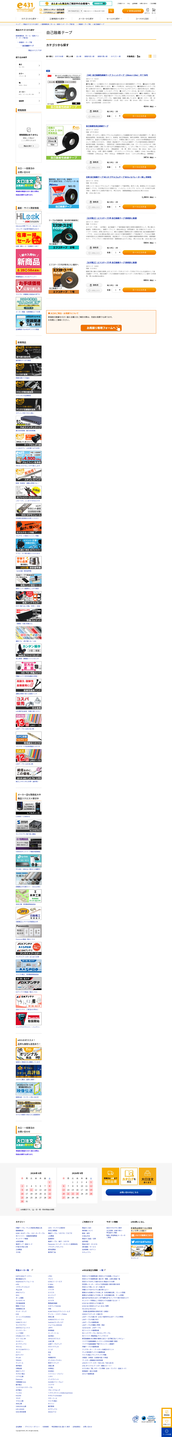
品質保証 (85, 1241)
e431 (17, 1284)
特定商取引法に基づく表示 (61, 1427)
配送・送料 (86, 1233)
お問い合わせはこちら (129, 1192)
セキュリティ (86, 1252)
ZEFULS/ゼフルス (54, 1338)
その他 (18, 1252)
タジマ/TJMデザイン (23, 1349)
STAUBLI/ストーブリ (23, 1336)
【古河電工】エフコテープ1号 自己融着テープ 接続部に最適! (111, 262)
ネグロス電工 (20, 1374)
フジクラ (51, 1385)
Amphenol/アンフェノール (25, 1281)
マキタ (18, 1398)
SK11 (17, 1295)
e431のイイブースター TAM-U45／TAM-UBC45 (97, 1363)
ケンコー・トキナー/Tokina (57, 1314)
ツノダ (50, 1349)
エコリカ (51, 1292)
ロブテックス (52, 1409)
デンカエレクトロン (55, 1360)
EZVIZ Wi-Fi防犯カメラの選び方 (93, 1303)
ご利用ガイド (121, 3)
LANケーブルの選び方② (90, 1319)
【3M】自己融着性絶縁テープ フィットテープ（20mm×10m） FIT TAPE (117, 75)
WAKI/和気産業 (21, 1412)
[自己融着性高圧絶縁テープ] (63, 142)
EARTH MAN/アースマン (24, 1276)
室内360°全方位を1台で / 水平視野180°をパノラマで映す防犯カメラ (105, 1298)
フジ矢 (50, 1387)
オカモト (51, 1298)
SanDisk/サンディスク (55, 1322)
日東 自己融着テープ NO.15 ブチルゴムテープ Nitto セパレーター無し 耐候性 (118, 177)
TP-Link (18, 1357)
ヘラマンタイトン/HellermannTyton (60, 1393)
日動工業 (51, 1366)
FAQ (128, 3)
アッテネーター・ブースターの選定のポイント (98, 1349)
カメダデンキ (20, 1300)
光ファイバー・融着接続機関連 (26, 1236)
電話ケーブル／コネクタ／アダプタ (60, 1233)
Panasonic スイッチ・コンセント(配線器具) (63, 1244)
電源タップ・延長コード (24, 1244)
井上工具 (19, 1289)
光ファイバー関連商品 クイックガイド (95, 1336)
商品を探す (28, 146)
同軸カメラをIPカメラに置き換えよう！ (95, 1289)
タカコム (19, 1346)
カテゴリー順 (116, 56)
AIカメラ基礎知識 (88, 1374)
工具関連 (19, 1249)
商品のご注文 (86, 1228)
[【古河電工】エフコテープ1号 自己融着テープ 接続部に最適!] (63, 278)
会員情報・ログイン (89, 1249)
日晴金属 (19, 1368)
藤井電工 (19, 1385)
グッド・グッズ (21, 1311)
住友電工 (51, 1336)
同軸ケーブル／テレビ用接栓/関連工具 (29, 1228)
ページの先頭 (167, 1434)
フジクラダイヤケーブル (24, 1387)
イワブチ (51, 1289)
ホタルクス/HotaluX (55, 1395)
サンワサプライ (21, 1325)
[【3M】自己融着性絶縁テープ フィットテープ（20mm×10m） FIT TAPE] (63, 91)
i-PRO (50, 1276)
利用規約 (46, 1427)
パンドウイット (53, 1379)
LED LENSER (20, 1409)
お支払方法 (86, 1236)
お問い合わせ (143, 3)
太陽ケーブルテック (55, 1344)
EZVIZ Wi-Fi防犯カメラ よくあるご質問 (95, 1306)
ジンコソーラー (21, 1330)
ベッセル (19, 1393)
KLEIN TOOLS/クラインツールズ (59, 1311)
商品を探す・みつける (89, 1244)
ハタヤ (50, 1376)
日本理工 (51, 1371)
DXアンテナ (20, 1355)
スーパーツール (53, 1333)
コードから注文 (142, 18)
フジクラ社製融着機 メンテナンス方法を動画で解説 (99, 1341)
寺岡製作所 (52, 1357)
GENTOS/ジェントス (23, 1328)
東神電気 (19, 1366)
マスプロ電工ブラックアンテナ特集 (94, 1355)
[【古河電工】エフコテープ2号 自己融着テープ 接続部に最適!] (63, 234)
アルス (50, 1279)
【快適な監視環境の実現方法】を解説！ (96, 1311)
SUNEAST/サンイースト (56, 1319)
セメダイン (19, 1341)
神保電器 (51, 1330)
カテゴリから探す (28, 18)
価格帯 (21, 101)
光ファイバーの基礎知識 (90, 1330)
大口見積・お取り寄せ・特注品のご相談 (114, 1231)
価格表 (95, 111)
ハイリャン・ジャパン (55, 1374)
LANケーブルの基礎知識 (90, 1322)
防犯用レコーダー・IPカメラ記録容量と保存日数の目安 (101, 1284)
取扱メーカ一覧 (23, 1270)
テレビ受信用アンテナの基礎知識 (93, 1352)
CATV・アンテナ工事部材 (56, 1228)
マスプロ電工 (52, 1401)
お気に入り (95, 116)
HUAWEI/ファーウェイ (55, 1382)
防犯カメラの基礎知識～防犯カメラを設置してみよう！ (101, 1276)
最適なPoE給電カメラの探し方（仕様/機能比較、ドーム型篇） (103, 1295)
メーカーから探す (86, 18)
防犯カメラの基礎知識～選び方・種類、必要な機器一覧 (101, 1279)
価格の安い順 (89, 56)
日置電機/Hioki (21, 1382)
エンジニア (52, 1295)
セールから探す (113, 18)
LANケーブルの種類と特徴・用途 (93, 1325)
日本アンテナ (20, 1371)
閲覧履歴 (167, 1415)
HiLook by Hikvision (89, 1309)
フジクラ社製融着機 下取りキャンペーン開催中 (98, 1344)
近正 (49, 1352)
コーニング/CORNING (23, 1317)
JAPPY (50, 1328)
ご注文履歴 (153, 3)
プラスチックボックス (55, 1247)
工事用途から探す (56, 18)
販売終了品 (52, 1252)
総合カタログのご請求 (114, 1228)
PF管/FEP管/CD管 (22, 1247)
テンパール (19, 1363)
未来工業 (19, 1403)
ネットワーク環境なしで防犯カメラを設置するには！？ (101, 1300)
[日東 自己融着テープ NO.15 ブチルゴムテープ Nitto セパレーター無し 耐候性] (63, 193)
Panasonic (19, 1379)
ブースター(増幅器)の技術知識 (92, 1360)
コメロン (19, 1319)
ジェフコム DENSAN (55, 1325)
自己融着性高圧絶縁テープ (97, 126)
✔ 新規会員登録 (134, 10)
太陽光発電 (19, 1241)
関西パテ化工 (20, 1306)
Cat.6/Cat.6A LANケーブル (91, 1328)
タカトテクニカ (53, 1346)
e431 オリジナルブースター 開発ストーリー (97, 1366)
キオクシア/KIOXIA (54, 1306)
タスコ (18, 1352)
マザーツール (52, 1398)
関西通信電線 (52, 1303)
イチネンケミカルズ (22, 1287)
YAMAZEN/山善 (21, 1406)
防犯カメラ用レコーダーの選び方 (93, 1287)
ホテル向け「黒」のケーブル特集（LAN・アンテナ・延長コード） (104, 1368)
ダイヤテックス (21, 1344)
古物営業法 (76, 1427)
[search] (111, 11)
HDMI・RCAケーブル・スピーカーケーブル (30, 1233)
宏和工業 (51, 1317)
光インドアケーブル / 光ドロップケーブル (96, 1333)
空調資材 (51, 1238)
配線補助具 (19, 1230)
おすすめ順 (59, 56)
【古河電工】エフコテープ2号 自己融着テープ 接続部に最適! (111, 218)
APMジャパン (20, 1292)
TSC (49, 1355)
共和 (49, 1309)
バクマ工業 (19, 1376)
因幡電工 (51, 1287)
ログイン (147, 13)
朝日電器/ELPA (21, 1279)
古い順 (78, 56)
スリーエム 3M (21, 1338)
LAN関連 (51, 1236)
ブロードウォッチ (54, 1390)
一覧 (101, 1270)
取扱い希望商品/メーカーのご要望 (115, 1236)
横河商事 (51, 1406)
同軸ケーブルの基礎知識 (90, 1346)
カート (154, 13)
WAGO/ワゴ (52, 1412)
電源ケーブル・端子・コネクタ (58, 1241)
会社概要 (19, 1427)
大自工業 (51, 1341)
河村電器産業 (20, 1303)
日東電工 (51, 1368)
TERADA (18, 1360)
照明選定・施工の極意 (89, 1371)
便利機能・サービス (89, 1247)
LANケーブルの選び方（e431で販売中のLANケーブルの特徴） (103, 1317)
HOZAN (18, 1395)
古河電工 (19, 1390)
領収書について (87, 1230)
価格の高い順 (102, 56)
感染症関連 (52, 1249)
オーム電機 (19, 1298)
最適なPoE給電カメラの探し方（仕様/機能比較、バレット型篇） (104, 1292)
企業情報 (134, 3)
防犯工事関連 (52, 1230)
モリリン (51, 1403)
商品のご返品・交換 (89, 1238)
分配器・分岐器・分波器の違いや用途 (95, 1357)
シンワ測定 (19, 1333)
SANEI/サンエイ (21, 1322)
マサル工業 (19, 1401)
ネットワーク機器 (22, 1238)
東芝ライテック (53, 1363)
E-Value (50, 1284)
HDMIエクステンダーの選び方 (92, 1314)
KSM (17, 1314)
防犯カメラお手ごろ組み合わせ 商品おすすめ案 (98, 1281)
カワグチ (51, 1300)
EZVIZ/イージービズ (55, 1281)
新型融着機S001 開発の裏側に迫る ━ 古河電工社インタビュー (103, 1338)
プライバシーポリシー (32, 1427)
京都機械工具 (20, 1309)
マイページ (134, 1258)
